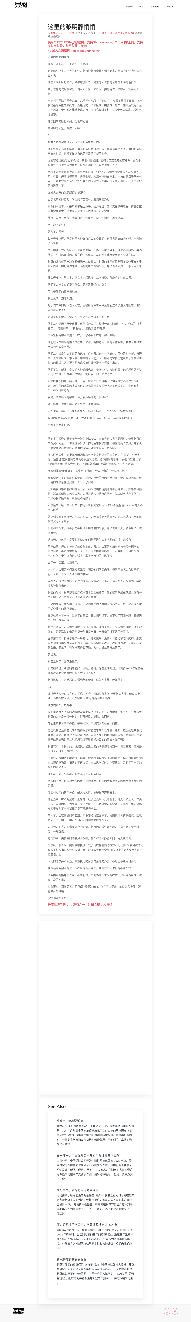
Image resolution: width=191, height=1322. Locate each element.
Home (129, 6)
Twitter (169, 6)
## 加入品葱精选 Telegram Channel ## (74, 50)
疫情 (125, 33)
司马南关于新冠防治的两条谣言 (77, 1190)
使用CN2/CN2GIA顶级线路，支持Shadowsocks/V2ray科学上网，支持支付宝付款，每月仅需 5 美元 (95, 44)
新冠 (114, 33)
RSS (141, 6)
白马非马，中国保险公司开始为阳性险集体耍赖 (88, 1155)
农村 (119, 33)
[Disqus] (95, 970)
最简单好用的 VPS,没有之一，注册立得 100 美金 (80, 905)
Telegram (154, 6)
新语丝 (131, 33)
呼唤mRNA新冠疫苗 (70, 1121)
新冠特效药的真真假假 (72, 1259)
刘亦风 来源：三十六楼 (62, 33)
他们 (109, 33)
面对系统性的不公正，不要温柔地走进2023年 (87, 1225)
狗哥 (104, 33)
